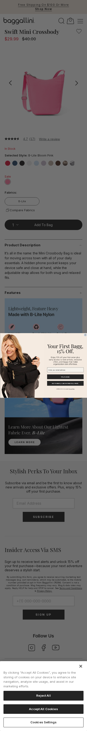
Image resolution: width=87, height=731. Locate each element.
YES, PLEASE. (65, 377)
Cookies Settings (43, 722)
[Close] (81, 666)
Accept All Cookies (43, 709)
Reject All (43, 695)
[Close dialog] (85, 335)
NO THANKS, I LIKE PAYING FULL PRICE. (65, 383)
